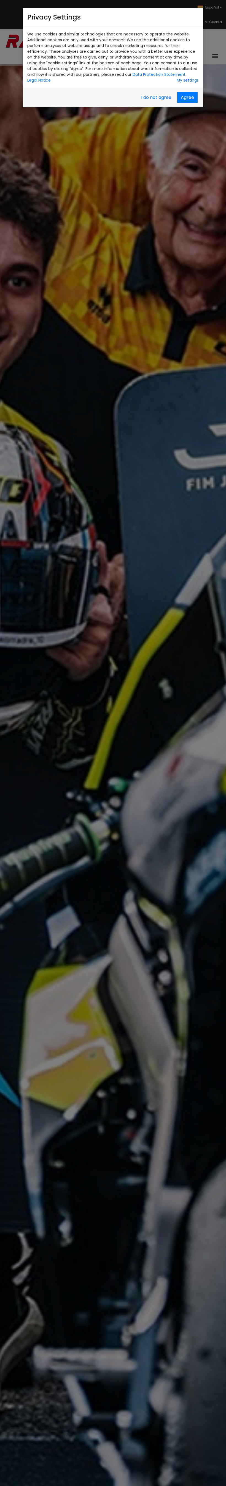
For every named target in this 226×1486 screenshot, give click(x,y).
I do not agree (156, 97)
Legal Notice (39, 80)
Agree (187, 97)
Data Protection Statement (159, 74)
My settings (188, 80)
